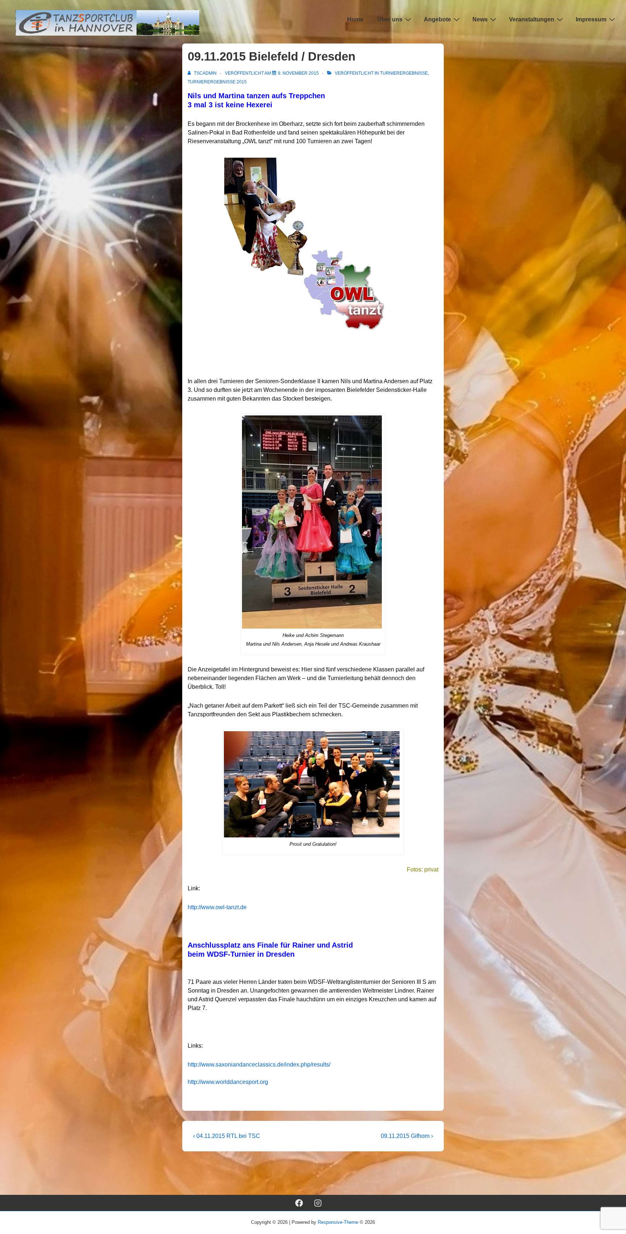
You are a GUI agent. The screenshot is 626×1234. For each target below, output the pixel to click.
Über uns (389, 19)
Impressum (591, 19)
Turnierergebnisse (404, 73)
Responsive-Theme (338, 1222)
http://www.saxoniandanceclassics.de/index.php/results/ (259, 1064)
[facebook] (299, 1202)
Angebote (437, 19)
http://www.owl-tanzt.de (217, 907)
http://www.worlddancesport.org (228, 1082)
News (480, 19)
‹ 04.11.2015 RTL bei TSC (226, 1136)
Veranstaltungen (531, 19)
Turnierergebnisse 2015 (217, 81)
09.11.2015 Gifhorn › (407, 1136)
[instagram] (318, 1202)
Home (355, 19)
